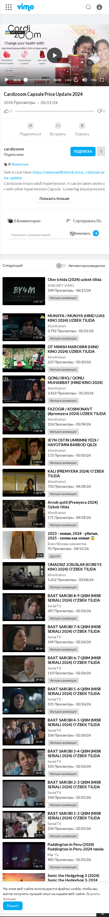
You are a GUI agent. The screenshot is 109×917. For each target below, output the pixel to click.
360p (92, 59)
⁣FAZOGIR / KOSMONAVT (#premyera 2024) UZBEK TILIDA (77, 411)
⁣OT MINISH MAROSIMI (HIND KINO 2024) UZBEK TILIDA (73, 349)
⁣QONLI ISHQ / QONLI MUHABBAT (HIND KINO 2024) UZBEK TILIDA (75, 382)
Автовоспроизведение (86, 265)
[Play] (6, 79)
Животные (20, 164)
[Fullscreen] (101, 79)
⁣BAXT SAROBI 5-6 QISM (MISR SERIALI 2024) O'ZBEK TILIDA (74, 691)
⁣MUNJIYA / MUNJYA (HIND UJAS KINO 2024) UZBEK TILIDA (76, 317)
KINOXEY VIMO (61, 285)
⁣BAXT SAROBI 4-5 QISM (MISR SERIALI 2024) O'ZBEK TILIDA (74, 722)
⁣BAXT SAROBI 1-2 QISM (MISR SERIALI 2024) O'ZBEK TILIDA (74, 815)
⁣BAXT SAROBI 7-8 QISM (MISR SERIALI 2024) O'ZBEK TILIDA (74, 629)
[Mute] (84, 79)
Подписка (83, 151)
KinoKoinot (57, 326)
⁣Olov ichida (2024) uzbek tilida (74, 279)
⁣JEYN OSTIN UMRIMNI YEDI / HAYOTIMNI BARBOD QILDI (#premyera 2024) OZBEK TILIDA (77, 444)
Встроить (58, 134)
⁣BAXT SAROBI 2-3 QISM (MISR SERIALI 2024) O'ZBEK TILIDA (74, 784)
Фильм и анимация (63, 298)
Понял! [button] (13, 905)
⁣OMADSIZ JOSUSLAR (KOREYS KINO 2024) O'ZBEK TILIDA (74, 566)
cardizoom (14, 148)
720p (92, 67)
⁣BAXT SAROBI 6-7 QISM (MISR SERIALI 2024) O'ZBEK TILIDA (74, 660)
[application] (54, 55)
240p (94, 80)
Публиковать (81, 233)
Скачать (82, 134)
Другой (55, 556)
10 (76, 80)
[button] (99, 7)
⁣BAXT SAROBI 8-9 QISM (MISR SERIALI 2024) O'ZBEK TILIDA (74, 597)
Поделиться (30, 134)
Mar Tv (53, 855)
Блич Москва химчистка (67, 543)
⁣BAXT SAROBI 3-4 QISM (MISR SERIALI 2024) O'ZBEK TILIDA (74, 753)
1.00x (68, 80)
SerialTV (54, 606)
